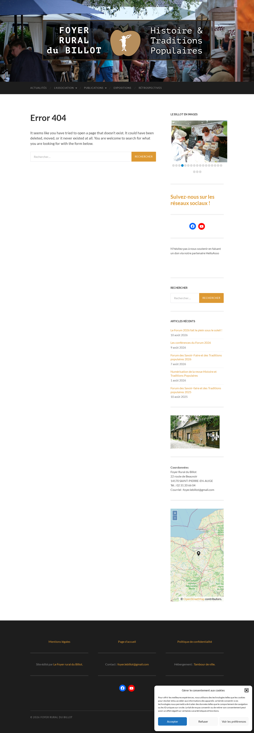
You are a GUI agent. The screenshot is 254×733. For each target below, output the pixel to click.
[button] (246, 690)
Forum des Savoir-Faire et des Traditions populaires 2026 (196, 357)
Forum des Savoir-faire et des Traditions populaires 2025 (196, 390)
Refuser (203, 721)
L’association (64, 87)
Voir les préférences (234, 721)
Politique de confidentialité (194, 641)
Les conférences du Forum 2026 (191, 342)
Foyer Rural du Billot (57, 717)
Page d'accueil (127, 641)
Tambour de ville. (204, 664)
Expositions (122, 87)
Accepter (172, 721)
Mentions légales (59, 641)
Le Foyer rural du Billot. (68, 664)
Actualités (38, 87)
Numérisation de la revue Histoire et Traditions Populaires (194, 373)
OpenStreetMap (194, 599)
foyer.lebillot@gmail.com (133, 664)
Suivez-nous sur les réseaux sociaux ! (192, 200)
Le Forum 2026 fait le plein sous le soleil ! (196, 330)
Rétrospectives (150, 87)
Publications (93, 87)
